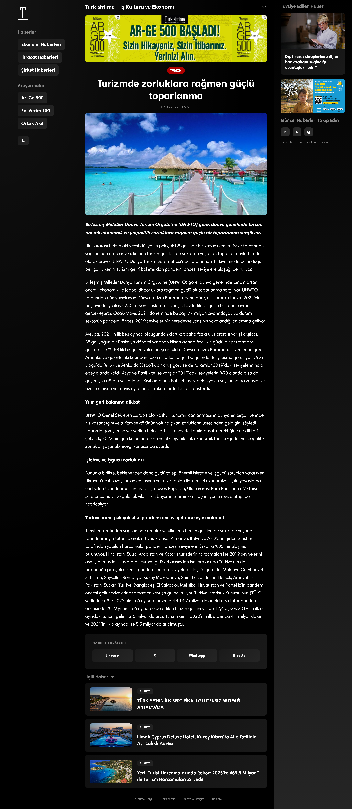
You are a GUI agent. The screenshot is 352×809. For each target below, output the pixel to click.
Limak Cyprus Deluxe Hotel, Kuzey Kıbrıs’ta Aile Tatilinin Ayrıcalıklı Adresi (197, 740)
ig (308, 132)
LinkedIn (112, 656)
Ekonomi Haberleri (41, 44)
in (285, 132)
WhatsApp (197, 656)
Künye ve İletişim (194, 799)
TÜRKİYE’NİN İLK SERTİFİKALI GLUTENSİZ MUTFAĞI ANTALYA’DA (189, 704)
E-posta (239, 656)
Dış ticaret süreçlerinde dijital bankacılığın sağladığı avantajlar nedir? (312, 62)
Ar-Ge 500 (32, 98)
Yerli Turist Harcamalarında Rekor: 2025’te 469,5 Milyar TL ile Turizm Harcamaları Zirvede (199, 776)
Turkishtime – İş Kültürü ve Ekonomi (129, 6)
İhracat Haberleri (39, 57)
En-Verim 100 (35, 110)
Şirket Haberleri (38, 70)
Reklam (217, 799)
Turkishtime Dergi (141, 799)
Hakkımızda (168, 799)
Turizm (176, 70)
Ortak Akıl (32, 123)
